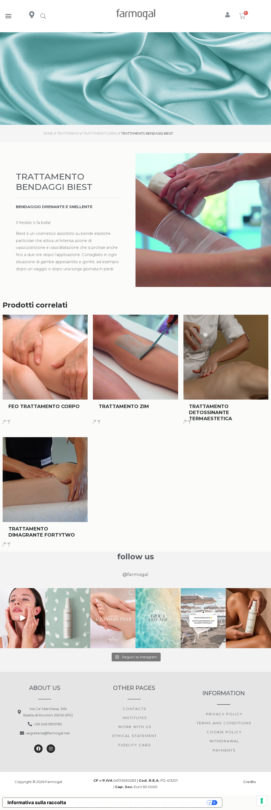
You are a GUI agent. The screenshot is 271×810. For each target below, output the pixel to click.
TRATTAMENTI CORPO (100, 133)
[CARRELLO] (242, 16)
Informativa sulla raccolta (36, 802)
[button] (8, 16)
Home (48, 133)
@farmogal (135, 574)
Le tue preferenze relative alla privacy (139, 802)
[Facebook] (38, 748)
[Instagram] (51, 748)
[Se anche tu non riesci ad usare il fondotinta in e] (22, 618)
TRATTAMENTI (68, 133)
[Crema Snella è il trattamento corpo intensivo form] (248, 618)
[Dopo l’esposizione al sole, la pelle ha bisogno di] (68, 618)
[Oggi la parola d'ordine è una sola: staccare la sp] (203, 618)
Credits (249, 782)
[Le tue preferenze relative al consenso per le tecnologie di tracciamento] (262, 801)
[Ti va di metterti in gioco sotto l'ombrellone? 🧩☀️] (158, 618)
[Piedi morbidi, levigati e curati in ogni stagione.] (113, 618)
